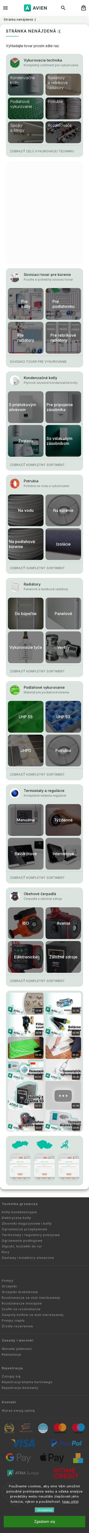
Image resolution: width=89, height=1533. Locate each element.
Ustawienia (44, 1510)
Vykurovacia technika (43, 60)
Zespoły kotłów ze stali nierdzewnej (33, 1315)
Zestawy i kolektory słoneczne (28, 1258)
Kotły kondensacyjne (19, 1212)
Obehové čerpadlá (40, 894)
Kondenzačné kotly (40, 378)
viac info (70, 1501)
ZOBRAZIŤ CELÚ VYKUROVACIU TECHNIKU (42, 151)
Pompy (7, 1280)
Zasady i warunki (18, 1340)
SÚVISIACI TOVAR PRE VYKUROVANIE (38, 361)
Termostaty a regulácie (44, 790)
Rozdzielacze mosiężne (22, 1303)
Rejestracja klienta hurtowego (27, 1382)
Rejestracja (12, 1368)
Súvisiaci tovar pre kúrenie (47, 274)
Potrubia (31, 481)
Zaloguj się (11, 1376)
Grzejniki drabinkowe (20, 1292)
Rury (5, 1252)
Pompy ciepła (13, 1320)
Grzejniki (9, 1286)
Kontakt (9, 1402)
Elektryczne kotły (16, 1218)
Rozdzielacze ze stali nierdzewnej (31, 1298)
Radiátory (32, 584)
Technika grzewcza (20, 1204)
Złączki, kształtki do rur (22, 1246)
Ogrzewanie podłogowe (22, 1240)
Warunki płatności (17, 1349)
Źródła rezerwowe (17, 1326)
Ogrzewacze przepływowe (24, 1229)
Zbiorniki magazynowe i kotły (27, 1223)
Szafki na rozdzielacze (21, 1309)
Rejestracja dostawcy (20, 1388)
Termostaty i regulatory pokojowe (31, 1235)
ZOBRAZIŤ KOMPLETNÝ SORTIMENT (37, 465)
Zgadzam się (44, 1521)
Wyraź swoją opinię (18, 1410)
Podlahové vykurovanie (44, 687)
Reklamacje (11, 1354)
